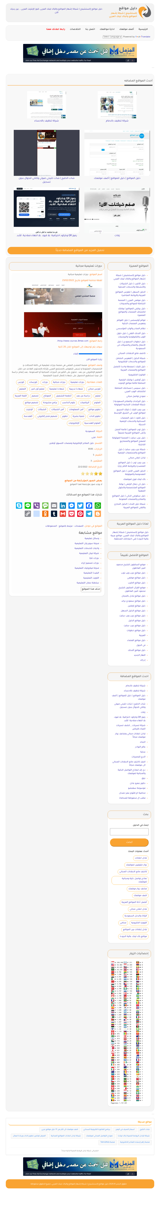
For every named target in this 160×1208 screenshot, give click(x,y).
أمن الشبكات (57, 409)
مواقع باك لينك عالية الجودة (133, 936)
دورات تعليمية (77, 382)
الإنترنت (29, 409)
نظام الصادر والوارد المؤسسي (130, 329)
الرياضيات (84, 403)
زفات (143, 712)
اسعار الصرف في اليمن (125, 1130)
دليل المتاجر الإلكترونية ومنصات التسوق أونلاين (71, 443)
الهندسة (28, 416)
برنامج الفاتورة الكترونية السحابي (96, 1130)
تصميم (35, 396)
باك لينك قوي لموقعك (134, 479)
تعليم (97, 396)
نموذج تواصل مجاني (135, 396)
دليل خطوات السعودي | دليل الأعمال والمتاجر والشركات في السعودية (131, 345)
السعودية (90, 431)
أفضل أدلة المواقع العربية (134, 902)
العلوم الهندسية (92, 423)
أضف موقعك (126, 29)
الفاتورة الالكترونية (136, 375)
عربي (93, 437)
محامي (123, 923)
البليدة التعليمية (91, 573)
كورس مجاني (94, 389)
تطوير (65, 416)
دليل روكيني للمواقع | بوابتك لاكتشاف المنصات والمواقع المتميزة (131, 312)
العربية (142, 635)
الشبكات (42, 409)
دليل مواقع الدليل (136, 621)
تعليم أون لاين (37, 389)
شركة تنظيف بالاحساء (134, 691)
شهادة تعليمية (56, 389)
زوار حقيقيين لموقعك (136, 865)
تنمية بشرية (78, 416)
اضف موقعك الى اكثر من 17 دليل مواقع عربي (59, 1130)
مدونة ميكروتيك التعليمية (87, 568)
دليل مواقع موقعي (136, 578)
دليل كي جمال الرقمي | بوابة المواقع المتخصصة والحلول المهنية (131, 487)
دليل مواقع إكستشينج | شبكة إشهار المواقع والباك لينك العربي (80, 1184)
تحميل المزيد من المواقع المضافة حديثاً (80, 250)
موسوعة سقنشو (136, 788)
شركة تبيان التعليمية (89, 553)
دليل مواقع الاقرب (136, 583)
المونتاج (47, 396)
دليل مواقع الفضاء (136, 640)
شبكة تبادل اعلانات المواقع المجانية (66, 1136)
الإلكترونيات (74, 423)
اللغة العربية (21, 396)
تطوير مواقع (94, 409)
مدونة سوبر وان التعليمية (87, 543)
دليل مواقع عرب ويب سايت (132, 616)
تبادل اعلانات (141, 858)
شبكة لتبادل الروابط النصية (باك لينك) (134, 1136)
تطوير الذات (94, 416)
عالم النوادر (140, 747)
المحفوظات (51, 526)
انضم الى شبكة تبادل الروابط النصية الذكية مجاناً (80, 1151)
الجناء (142, 742)
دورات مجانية (59, 382)
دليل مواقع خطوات (136, 630)
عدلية (142, 752)
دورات (45, 382)
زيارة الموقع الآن (94, 359)
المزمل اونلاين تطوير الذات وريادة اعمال (29, 1136)
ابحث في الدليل (141, 825)
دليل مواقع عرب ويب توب (133, 573)
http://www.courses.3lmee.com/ (72, 341)
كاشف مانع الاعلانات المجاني (131, 353)
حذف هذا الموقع (91, 589)
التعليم (22, 389)
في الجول (140, 645)
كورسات (33, 382)
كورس (21, 382)
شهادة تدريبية (76, 389)
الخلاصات (75, 29)
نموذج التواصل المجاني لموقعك (99, 1136)
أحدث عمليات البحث (138, 851)
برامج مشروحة (50, 403)
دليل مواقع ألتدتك (136, 650)
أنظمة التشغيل (63, 396)
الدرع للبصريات (138, 757)
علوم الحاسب (68, 403)
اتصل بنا (90, 29)
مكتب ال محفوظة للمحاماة (132, 798)
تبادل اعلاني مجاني (136, 458)
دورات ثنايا (94, 558)
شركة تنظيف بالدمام (135, 686)
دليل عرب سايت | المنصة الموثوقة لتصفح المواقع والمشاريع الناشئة (128, 441)
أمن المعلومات (76, 409)
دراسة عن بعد (83, 396)
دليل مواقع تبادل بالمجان (133, 596)
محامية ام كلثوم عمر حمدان (132, 793)
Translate (145, 37)
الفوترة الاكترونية (139, 923)
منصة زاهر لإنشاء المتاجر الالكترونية (135, 1142)
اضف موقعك (140, 895)
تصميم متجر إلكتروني (47, 416)
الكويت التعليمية (91, 578)
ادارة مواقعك (107, 29)
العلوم (97, 403)
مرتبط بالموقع (65, 526)
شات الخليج (145, 1130)
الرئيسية (143, 29)
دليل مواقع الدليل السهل (133, 611)
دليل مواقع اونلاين (136, 606)
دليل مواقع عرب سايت (134, 626)
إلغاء (75, 354)
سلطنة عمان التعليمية (88, 583)
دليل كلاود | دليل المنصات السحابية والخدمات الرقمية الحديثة (132, 421)
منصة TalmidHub (107, 1142)
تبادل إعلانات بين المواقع (135, 929)
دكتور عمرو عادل (137, 783)
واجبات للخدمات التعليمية (87, 548)
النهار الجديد (139, 655)
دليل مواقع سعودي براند (133, 601)
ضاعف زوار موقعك (137, 889)
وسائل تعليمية (92, 538)
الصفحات (78, 526)
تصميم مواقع (31, 403)
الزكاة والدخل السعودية (136, 916)
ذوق (143, 778)
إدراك (142, 660)
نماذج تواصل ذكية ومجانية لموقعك (134, 880)
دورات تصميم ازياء (90, 563)
